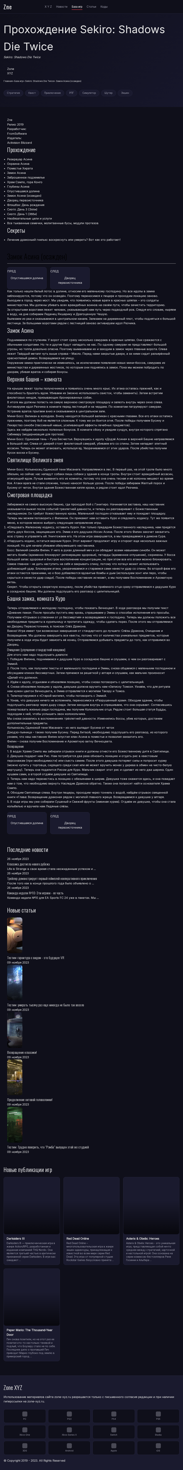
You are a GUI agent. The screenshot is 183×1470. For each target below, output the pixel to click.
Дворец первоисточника (25, 200)
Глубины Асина (18, 186)
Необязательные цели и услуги (29, 218)
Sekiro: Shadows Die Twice (39, 81)
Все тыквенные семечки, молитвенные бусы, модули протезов (52, 223)
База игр (77, 6)
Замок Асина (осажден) (24, 195)
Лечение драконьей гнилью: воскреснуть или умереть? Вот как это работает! (63, 239)
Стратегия (13, 92)
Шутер (109, 92)
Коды (104, 6)
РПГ (71, 92)
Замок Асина (16, 173)
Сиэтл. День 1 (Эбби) (22, 214)
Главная (8, 81)
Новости (61, 6)
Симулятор (89, 92)
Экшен (125, 92)
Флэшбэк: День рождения (25, 205)
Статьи (91, 6)
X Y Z (48, 6)
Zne (8, 6)
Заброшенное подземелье (26, 177)
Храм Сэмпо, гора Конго (24, 182)
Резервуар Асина (19, 159)
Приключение (52, 92)
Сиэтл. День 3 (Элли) (22, 209)
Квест (32, 92)
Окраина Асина (18, 163)
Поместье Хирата (20, 168)
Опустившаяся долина (23, 191)
